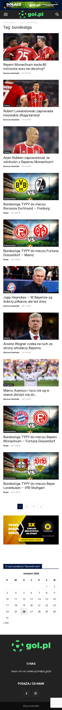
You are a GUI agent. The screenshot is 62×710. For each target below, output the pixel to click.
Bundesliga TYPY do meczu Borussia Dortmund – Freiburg (26, 206)
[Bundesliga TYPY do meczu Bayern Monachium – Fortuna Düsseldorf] (31, 419)
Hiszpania (8, 385)
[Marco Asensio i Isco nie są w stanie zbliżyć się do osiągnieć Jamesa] (31, 372)
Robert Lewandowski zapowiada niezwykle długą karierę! (28, 113)
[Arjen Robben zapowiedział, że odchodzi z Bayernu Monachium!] (31, 139)
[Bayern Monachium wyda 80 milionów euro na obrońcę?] (31, 46)
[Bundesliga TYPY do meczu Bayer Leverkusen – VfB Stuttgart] (31, 465)
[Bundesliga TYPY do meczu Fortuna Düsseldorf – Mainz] (31, 233)
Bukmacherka (10, 198)
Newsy (7, 59)
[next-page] (40, 506)
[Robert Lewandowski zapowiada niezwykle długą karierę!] (31, 93)
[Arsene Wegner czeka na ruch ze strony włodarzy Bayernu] (31, 326)
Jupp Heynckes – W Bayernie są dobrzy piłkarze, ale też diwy (27, 299)
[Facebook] (26, 693)
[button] (5, 14)
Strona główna (10, 22)
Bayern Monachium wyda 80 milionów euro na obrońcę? (24, 67)
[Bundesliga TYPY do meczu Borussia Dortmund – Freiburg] (31, 186)
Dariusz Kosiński (11, 73)
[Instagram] (35, 693)
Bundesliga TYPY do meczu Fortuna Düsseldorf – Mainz (30, 253)
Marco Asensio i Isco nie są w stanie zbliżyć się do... (26, 393)
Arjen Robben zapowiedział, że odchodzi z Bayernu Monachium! (28, 160)
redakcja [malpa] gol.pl (39, 671)
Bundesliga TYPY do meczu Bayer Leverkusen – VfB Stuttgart (29, 486)
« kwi (6, 622)
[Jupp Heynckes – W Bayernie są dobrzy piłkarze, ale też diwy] (31, 279)
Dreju (6, 212)
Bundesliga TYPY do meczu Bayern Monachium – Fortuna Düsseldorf (30, 439)
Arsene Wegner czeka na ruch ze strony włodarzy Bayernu (28, 346)
